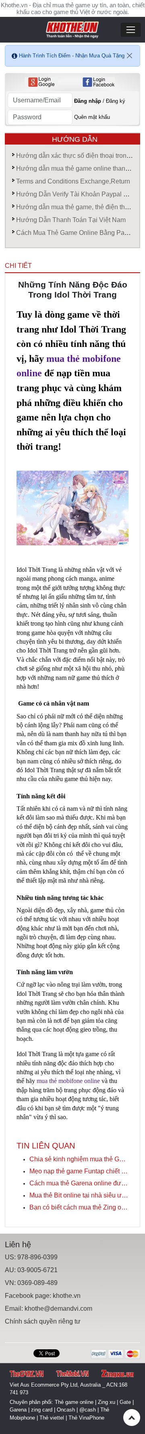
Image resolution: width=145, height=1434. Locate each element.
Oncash (66, 1410)
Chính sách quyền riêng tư (43, 1321)
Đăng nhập (87, 101)
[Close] (130, 56)
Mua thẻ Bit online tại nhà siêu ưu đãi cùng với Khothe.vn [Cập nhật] (78, 1195)
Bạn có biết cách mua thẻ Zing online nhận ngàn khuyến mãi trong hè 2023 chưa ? (78, 1207)
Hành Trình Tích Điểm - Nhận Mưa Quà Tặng (71, 56)
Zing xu (106, 1402)
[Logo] (72, 29)
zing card (41, 1410)
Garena (18, 1410)
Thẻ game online (74, 1402)
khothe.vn (67, 1295)
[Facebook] (98, 82)
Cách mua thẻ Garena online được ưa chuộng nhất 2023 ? (78, 1183)
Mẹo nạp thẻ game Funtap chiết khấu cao (78, 1171)
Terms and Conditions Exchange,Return (73, 181)
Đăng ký (115, 101)
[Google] (41, 82)
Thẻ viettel (51, 1418)
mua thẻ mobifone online (68, 1080)
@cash (87, 1410)
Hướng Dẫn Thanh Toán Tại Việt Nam (71, 219)
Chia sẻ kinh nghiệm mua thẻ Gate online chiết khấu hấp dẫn (78, 1159)
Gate (125, 1402)
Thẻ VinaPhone (86, 1418)
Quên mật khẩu (92, 117)
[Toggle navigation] (131, 30)
